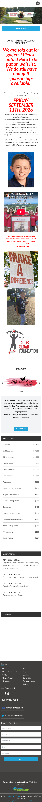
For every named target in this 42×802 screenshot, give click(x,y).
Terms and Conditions (26, 801)
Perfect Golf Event (13, 796)
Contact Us (27, 678)
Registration (8, 438)
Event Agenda (9, 554)
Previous (2, 383)
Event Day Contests (10, 672)
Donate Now (21, 429)
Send (21, 759)
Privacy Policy (12, 801)
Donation (6, 681)
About (25, 669)
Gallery (5, 675)
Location (26, 675)
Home (5, 669)
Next (40, 383)
